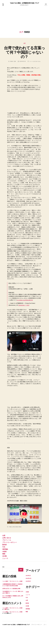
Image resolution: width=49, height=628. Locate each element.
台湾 (24, 43)
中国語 (10, 526)
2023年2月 (28, 575)
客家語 (16, 526)
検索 (3, 566)
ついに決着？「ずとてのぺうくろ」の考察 (12, 581)
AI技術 (4, 551)
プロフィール (6, 540)
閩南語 (20, 526)
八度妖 (14, 61)
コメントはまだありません (35, 61)
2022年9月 (28, 581)
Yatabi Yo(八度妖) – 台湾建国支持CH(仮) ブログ (18, 624)
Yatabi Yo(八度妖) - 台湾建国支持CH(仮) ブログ (24, 3)
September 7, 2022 (23, 305)
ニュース (5, 558)
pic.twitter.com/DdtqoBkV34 (25, 300)
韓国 (3, 554)
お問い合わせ (6, 538)
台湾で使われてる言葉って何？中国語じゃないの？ (24, 52)
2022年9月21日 (22, 61)
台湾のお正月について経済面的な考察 (11, 588)
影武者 (4, 544)
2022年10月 (28, 578)
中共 (3, 547)
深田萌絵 (5, 549)
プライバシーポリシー (9, 542)
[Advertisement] (24, 21)
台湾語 (13, 526)
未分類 (4, 556)
